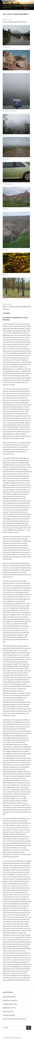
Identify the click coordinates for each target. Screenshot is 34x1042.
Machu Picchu (7, 1011)
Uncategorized (7, 1015)
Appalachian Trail (8, 997)
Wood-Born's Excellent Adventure (13, 1019)
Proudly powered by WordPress (12, 1037)
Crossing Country (8, 1004)
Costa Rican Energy (9, 1000)
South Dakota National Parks (15, 22)
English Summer (8, 1008)
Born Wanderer (17, 3)
